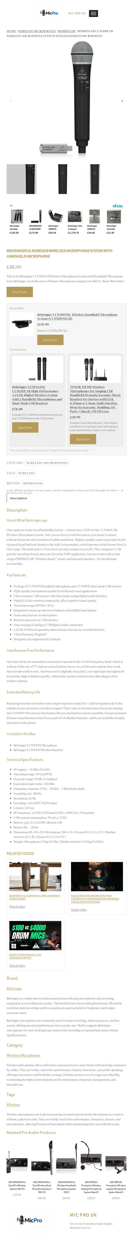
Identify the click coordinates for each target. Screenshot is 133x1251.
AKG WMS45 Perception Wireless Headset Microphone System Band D (91, 1187)
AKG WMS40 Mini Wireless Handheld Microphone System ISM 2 (66, 1187)
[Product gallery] (66, 101)
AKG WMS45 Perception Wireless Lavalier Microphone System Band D (116, 1187)
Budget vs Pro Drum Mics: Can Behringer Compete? (25, 956)
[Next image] (122, 101)
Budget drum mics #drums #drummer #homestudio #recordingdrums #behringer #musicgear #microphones (95, 899)
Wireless (26, 473)
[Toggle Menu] (93, 13)
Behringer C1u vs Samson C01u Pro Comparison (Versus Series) (34, 897)
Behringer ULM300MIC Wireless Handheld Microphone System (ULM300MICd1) (77, 316)
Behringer (66, 31)
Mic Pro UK (77, 13)
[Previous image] (10, 101)
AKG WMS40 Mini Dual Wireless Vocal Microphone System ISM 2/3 (41, 1187)
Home (11, 31)
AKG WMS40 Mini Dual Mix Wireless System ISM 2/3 (17, 1185)
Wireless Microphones (37, 31)
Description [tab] (18, 498)
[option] (54, 179)
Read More (19, 292)
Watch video (17, 906)
